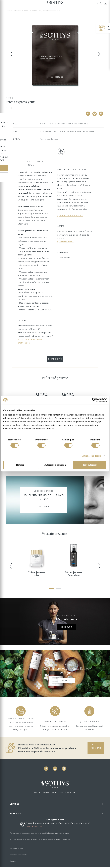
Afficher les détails (91, 456)
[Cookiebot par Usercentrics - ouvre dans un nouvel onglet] (94, 400)
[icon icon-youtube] (94, 114)
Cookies (13, 861)
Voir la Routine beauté (71, 215)
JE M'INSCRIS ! (96, 747)
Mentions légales (16, 848)
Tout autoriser (90, 465)
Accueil (9, 11)
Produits (37, 11)
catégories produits (22, 11)
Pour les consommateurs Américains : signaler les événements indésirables (40, 839)
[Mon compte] (106, 3)
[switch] (41, 445)
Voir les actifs (66, 242)
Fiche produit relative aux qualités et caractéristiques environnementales (39, 833)
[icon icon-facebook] (88, 114)
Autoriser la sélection (55, 465)
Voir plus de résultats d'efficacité (30, 341)
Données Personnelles (18, 855)
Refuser (20, 465)
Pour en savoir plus (34, 826)
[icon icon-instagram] (101, 114)
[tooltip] (97, 3)
